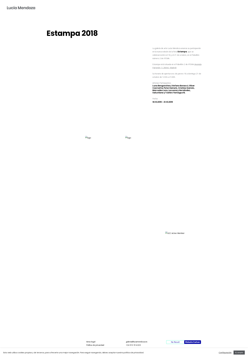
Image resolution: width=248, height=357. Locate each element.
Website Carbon (192, 342)
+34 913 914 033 (133, 345)
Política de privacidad (95, 345)
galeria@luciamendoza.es (136, 341)
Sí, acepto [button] (239, 352)
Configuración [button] (225, 352)
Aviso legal (90, 341)
